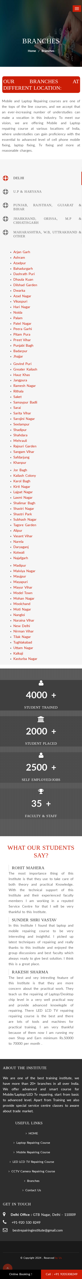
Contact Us (33, 1190)
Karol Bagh (21, 481)
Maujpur (19, 576)
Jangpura (20, 380)
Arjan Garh (21, 252)
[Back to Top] (7, 1268)
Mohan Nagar (24, 598)
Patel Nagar (22, 323)
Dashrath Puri (24, 274)
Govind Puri (22, 364)
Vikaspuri (20, 301)
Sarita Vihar (22, 413)
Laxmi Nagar (23, 497)
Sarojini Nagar (24, 419)
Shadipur (20, 430)
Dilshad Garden (25, 285)
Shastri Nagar (23, 509)
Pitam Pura (21, 334)
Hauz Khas (21, 375)
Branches (33, 1180)
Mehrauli (20, 441)
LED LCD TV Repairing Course (33, 1161)
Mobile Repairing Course (33, 1152)
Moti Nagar (22, 609)
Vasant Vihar (23, 536)
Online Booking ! (20, 1274)
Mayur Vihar (22, 587)
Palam (18, 318)
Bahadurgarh (23, 269)
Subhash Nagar (25, 519)
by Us (58, 1258)
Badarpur (20, 351)
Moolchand (21, 604)
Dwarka (19, 290)
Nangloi (19, 615)
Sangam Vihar (23, 452)
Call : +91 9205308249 (61, 1274)
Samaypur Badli (25, 402)
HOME (33, 1133)
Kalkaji (18, 653)
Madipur (19, 565)
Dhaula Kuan (23, 279)
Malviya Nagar (24, 571)
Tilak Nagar (22, 637)
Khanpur (19, 463)
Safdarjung (21, 457)
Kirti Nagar (21, 487)
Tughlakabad (22, 642)
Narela (18, 542)
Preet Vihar (22, 340)
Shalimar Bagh (24, 503)
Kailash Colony (24, 476)
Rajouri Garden (24, 446)
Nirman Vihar (23, 631)
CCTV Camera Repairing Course (33, 1171)
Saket (17, 397)
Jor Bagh (20, 470)
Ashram (19, 257)
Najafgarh (20, 558)
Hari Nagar (21, 307)
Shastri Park (22, 514)
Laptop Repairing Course (33, 1142)
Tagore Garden (24, 525)
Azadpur (19, 263)
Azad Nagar (22, 296)
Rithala (18, 391)
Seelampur (21, 424)
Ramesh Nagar (24, 386)
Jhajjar (18, 356)
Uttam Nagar (23, 648)
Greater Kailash (25, 369)
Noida (17, 312)
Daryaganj (21, 547)
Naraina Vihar (23, 620)
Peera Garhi (22, 329)
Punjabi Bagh (23, 345)
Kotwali (18, 552)
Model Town (22, 593)
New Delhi (21, 626)
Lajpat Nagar (23, 492)
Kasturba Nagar (25, 659)
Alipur (17, 530)
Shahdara (20, 435)
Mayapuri (20, 582)
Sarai (17, 408)
